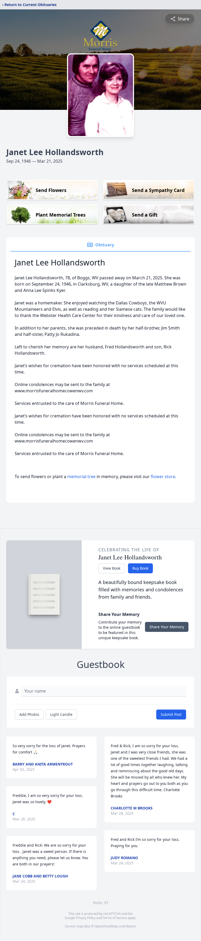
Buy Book (140, 568)
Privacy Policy (86, 918)
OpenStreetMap (106, 926)
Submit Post (171, 714)
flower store (163, 476)
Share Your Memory (166, 626)
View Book (111, 568)
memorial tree (81, 476)
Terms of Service (115, 918)
